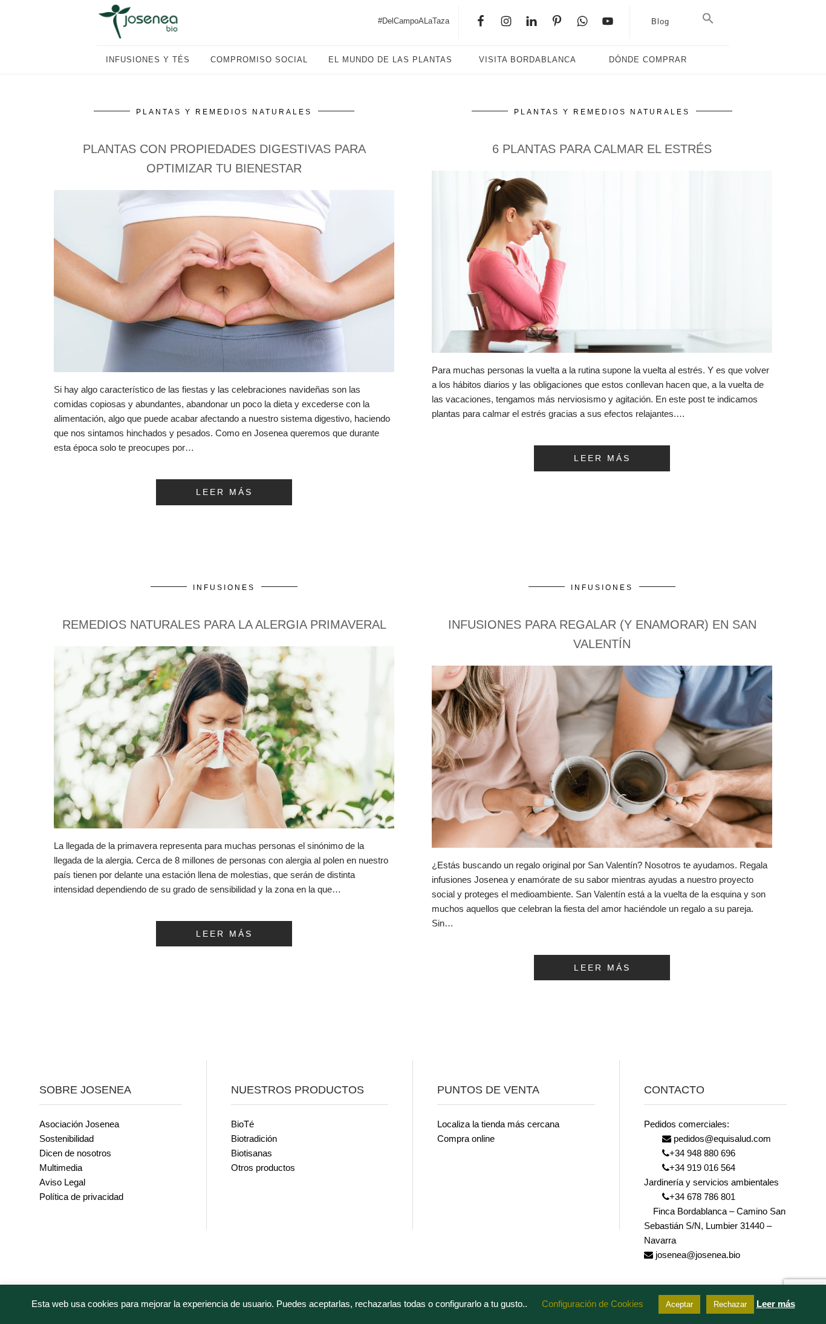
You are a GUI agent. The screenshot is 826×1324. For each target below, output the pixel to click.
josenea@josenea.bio (696, 1255)
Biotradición (254, 1138)
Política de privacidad (81, 1196)
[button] (708, 18)
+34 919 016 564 (702, 1167)
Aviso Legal (62, 1182)
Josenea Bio (139, 21)
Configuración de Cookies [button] (592, 1304)
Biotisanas (251, 1153)
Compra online (466, 1138)
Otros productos (263, 1167)
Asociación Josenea (79, 1124)
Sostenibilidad (66, 1138)
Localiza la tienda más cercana (498, 1124)
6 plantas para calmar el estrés (602, 149)
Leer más (775, 1304)
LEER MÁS (224, 492)
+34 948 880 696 (702, 1153)
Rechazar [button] (730, 1304)
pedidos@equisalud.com (721, 1138)
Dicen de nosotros (75, 1153)
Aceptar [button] (679, 1304)
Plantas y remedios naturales (224, 112)
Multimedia (60, 1167)
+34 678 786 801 (702, 1196)
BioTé (242, 1124)
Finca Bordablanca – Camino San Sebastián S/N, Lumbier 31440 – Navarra (714, 1225)
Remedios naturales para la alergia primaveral (224, 624)
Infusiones (224, 587)
